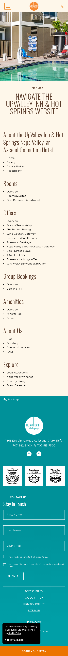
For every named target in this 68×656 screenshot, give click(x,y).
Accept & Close (14, 640)
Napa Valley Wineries (20, 376)
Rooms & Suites (16, 195)
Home (11, 157)
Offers (9, 212)
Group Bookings (19, 276)
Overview (12, 191)
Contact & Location (19, 347)
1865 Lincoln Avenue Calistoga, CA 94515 (32, 440)
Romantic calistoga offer (22, 259)
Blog (10, 338)
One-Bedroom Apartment (23, 200)
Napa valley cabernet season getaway (30, 246)
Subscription (34, 597)
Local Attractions (17, 372)
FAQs (10, 351)
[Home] (4, 399)
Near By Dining (16, 381)
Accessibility (14, 170)
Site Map (37, 88)
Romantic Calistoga (19, 242)
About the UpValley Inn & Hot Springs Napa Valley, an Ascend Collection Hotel (33, 142)
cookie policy (14, 633)
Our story (12, 343)
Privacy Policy (15, 166)
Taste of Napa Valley (19, 225)
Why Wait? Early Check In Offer (26, 263)
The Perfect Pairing (19, 229)
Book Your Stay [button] (23, 651)
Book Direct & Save (19, 250)
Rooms (10, 183)
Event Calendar (16, 385)
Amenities (13, 301)
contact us (18, 497)
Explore (10, 364)
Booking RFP (15, 288)
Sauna (10, 318)
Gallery (11, 162)
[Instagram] (38, 453)
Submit (13, 576)
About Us (13, 330)
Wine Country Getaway (21, 233)
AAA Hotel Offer (17, 255)
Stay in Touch (14, 504)
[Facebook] (29, 453)
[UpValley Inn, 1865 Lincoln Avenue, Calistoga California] (34, 6)
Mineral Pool (14, 313)
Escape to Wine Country (22, 238)
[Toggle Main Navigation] (7, 6)
